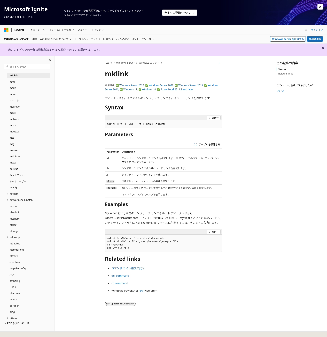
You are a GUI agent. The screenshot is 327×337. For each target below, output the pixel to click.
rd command (119, 283)
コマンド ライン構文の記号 (128, 268)
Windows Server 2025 (131, 85)
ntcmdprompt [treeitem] (17, 249)
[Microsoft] (6, 30)
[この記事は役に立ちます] (279, 91)
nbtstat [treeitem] (14, 168)
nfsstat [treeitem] (13, 224)
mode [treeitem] (13, 87)
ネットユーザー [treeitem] (18, 181)
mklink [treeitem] (14, 75)
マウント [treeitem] (14, 100)
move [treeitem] (13, 112)
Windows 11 (130, 89)
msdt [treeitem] (12, 137)
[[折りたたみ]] (50, 60)
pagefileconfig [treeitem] (18, 268)
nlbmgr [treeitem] (14, 231)
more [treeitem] (12, 94)
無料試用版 (315, 39)
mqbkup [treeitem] (14, 119)
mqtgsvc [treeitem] (14, 131)
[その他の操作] (219, 63)
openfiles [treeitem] (15, 262)
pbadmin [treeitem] (15, 293)
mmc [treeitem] (12, 81)
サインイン (317, 29)
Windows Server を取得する (288, 39)
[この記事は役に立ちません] (283, 91)
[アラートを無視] (320, 7)
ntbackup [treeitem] (15, 243)
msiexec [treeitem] (14, 150)
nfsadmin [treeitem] (15, 212)
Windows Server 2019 (190, 85)
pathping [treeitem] (15, 280)
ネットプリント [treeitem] (18, 175)
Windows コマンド (149, 62)
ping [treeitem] (12, 311)
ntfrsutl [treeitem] (14, 256)
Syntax (282, 69)
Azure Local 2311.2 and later (177, 89)
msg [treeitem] (12, 144)
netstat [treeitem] (14, 206)
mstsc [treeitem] (13, 162)
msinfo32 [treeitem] (15, 156)
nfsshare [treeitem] (15, 218)
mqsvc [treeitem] (13, 125)
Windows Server (125, 62)
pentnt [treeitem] (13, 299)
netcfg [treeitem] (13, 187)
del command (120, 276)
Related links (285, 73)
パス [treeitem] (12, 274)
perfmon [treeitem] (14, 305)
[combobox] (27, 66)
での (142, 291)
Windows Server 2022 (161, 85)
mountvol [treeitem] (15, 106)
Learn (109, 62)
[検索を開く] (306, 30)
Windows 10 (149, 89)
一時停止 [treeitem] (14, 287)
